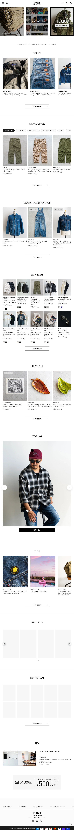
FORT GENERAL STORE (19, 828)
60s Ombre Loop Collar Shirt (50, 300)
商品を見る (37, 530)
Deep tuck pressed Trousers (64, 300)
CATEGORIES (7, 807)
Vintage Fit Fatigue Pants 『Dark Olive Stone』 (14, 170)
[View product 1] (32, 450)
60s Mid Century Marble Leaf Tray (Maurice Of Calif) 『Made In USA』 (40, 405)
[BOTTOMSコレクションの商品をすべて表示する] (37, 185)
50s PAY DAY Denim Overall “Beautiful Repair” (37, 242)
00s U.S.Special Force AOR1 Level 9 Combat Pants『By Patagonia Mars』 (40, 170)
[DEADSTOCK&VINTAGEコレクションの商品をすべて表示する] (37, 257)
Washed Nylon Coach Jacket (22, 300)
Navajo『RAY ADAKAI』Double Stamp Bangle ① (64, 332)
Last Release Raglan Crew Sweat (48, 334)
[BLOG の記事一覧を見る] (37, 605)
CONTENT (39, 807)
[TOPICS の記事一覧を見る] (37, 107)
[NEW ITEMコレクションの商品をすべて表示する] (37, 348)
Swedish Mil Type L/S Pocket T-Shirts (9, 301)
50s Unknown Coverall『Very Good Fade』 (15, 242)
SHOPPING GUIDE (59, 807)
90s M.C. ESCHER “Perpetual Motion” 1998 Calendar (12, 405)
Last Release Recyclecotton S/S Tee (23, 334)
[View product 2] (29, 486)
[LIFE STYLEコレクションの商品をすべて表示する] (37, 419)
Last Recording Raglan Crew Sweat (36, 334)
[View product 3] (27, 511)
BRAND (23, 807)
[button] (3, 3)
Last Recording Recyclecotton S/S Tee (9, 334)
